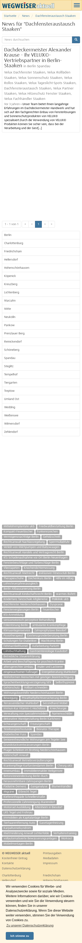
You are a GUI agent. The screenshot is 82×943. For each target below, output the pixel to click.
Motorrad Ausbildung (17, 807)
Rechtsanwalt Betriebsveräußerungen (28, 760)
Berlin (7, 235)
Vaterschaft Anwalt (16, 755)
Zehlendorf (11, 432)
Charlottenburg (13, 243)
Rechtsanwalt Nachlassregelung (24, 542)
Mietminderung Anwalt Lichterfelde (26, 833)
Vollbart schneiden (35, 687)
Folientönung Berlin (16, 625)
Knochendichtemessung (39, 568)
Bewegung (11, 698)
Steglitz (9, 366)
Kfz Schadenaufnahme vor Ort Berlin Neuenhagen (35, 557)
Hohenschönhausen (16, 268)
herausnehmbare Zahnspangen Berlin (27, 781)
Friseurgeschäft (40, 724)
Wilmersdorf (12, 423)
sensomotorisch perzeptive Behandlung (29, 620)
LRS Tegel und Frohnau (18, 812)
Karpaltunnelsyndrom (17, 828)
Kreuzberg (10, 284)
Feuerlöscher (51, 609)
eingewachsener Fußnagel (20, 672)
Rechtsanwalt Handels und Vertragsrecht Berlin (34, 552)
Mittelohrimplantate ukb (19, 526)
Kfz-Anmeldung (13, 614)
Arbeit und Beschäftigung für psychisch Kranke (34, 661)
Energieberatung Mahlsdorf (59, 672)
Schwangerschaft (15, 724)
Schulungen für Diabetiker (20, 640)
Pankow (9, 325)
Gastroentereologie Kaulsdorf (48, 651)
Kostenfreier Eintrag (14, 858)
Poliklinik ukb (60, 599)
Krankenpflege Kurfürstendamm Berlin (28, 765)
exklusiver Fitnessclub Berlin (57, 573)
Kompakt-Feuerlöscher (18, 531)
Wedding (9, 407)
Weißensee (11, 415)
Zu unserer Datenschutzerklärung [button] (30, 925)
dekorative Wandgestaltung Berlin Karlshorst (32, 719)
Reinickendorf (13, 341)
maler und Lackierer (50, 666)
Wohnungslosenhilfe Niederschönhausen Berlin (33, 692)
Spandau (9, 358)
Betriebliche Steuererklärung (22, 656)
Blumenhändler (61, 786)
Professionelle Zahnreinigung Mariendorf (29, 802)
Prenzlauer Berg (14, 333)
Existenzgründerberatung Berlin (47, 635)
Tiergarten (10, 382)
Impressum (50, 863)
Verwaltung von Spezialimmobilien (26, 713)
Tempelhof (11, 374)
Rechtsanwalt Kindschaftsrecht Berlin (28, 594)
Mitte (7, 309)
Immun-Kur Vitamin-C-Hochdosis (25, 708)
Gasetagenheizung (51, 823)
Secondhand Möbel (55, 703)
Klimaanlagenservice (17, 630)
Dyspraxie (56, 604)
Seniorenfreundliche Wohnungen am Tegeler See (34, 739)
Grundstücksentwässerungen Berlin (26, 745)
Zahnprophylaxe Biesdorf (50, 630)
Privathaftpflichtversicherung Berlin (44, 698)
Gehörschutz (12, 687)
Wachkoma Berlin (52, 640)
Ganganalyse (39, 786)
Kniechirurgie (58, 708)
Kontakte (8, 863)
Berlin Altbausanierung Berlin (22, 588)
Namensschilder (62, 713)
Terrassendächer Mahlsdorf (21, 703)
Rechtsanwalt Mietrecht (19, 573)
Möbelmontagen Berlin (18, 843)
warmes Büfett (65, 594)
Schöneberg (11, 350)
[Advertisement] (41, 175)
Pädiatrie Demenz (15, 786)
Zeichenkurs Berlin (39, 578)
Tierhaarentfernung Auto (19, 823)
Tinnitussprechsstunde (18, 729)
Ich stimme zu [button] (19, 935)
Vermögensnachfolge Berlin (21, 536)
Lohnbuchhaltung (14, 651)
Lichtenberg (11, 292)
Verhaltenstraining (64, 833)
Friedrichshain (13, 251)
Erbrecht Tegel (27, 791)
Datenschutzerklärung (16, 868)
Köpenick (10, 276)
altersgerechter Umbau (18, 666)
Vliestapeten (12, 568)
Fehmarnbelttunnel (16, 646)
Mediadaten (50, 858)
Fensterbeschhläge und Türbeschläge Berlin (31, 562)
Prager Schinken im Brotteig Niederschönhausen (34, 750)
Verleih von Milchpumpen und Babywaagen (31, 547)
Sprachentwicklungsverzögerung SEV (27, 682)
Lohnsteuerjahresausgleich (21, 583)
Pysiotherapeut (13, 635)
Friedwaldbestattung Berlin (56, 526)
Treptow (9, 391)
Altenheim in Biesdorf (48, 807)
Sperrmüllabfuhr (59, 542)
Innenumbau (12, 771)
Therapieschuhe (14, 578)
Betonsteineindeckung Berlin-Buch (26, 776)
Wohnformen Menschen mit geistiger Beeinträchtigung (38, 677)
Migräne (9, 791)
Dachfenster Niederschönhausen (24, 604)
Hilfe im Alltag (64, 578)
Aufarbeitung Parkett (45, 646)
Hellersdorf (11, 259)
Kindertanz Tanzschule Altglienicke (26, 599)
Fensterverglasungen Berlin (21, 609)
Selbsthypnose (65, 682)
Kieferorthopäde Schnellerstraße (24, 797)
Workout (66, 838)
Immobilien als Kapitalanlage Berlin (26, 817)
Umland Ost (11, 399)
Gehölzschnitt (51, 536)
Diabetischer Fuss (15, 734)
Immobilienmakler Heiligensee (43, 771)
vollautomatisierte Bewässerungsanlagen (30, 838)
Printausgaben (52, 853)
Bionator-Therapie (47, 729)
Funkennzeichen (47, 531)
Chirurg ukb (65, 765)
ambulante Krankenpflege (49, 625)
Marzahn (10, 300)
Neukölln (9, 317)
